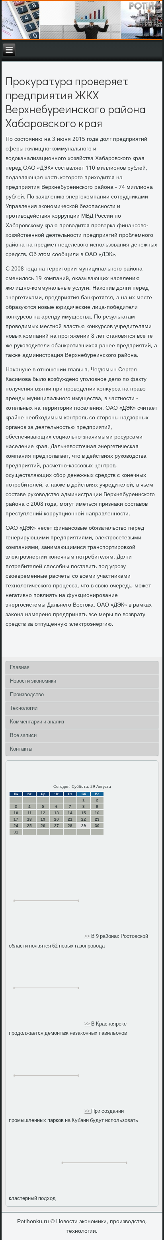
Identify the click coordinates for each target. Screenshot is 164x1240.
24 (16, 825)
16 (97, 813)
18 (29, 819)
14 (70, 813)
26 (43, 825)
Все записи (23, 735)
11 (29, 813)
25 (29, 825)
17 (16, 819)
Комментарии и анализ (37, 722)
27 (56, 825)
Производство (27, 694)
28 (70, 825)
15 (83, 813)
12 (43, 813)
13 (56, 813)
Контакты (21, 749)
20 (56, 819)
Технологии (23, 708)
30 (97, 825)
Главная (19, 667)
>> (87, 937)
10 (16, 813)
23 (97, 819)
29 (83, 825)
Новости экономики (33, 681)
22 (83, 819)
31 (16, 832)
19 (43, 819)
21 (70, 819)
